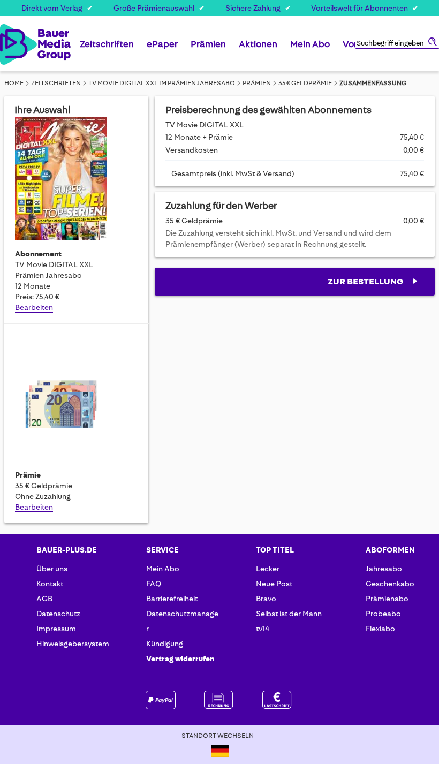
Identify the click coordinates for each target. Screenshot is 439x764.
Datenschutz (58, 613)
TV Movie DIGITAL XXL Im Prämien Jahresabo (161, 83)
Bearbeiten (34, 307)
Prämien (257, 83)
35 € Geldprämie (305, 83)
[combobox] (397, 44)
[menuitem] (106, 48)
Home (14, 83)
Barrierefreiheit (172, 598)
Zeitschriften (56, 83)
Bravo (266, 598)
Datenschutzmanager (182, 621)
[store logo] (10, 44)
